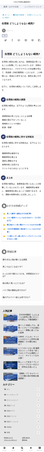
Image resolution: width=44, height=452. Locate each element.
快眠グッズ (23, 405)
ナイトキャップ (23, 395)
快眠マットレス (23, 422)
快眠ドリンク (23, 416)
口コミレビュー (23, 400)
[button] (39, 290)
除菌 (23, 432)
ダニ (23, 389)
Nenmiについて (8, 437)
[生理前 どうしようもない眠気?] (19, 40)
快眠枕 (23, 427)
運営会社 (24, 440)
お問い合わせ (26, 437)
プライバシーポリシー (10, 440)
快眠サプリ (23, 411)
